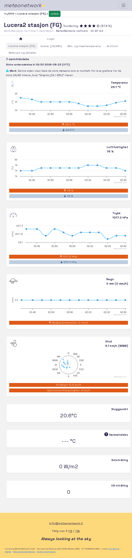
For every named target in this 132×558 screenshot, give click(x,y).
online (54, 13)
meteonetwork (24, 5)
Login (51, 39)
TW (77, 531)
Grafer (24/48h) (51, 46)
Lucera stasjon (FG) (22, 46)
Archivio (112, 46)
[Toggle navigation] (123, 5)
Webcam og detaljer (23, 52)
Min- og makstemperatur (84, 46)
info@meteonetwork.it (66, 523)
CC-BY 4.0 (97, 31)
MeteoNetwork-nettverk (72, 31)
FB (70, 531)
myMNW (9, 13)
